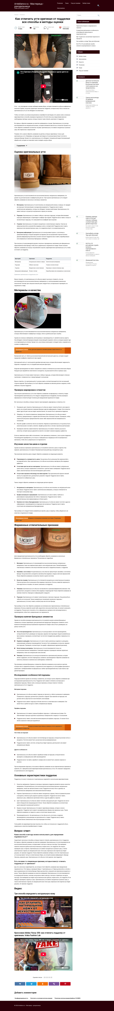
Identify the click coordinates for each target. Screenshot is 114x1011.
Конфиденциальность (21, 998)
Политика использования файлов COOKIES (67, 998)
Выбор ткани (86, 3)
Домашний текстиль (92, 260)
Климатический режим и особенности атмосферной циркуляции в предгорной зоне (87, 32)
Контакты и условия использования (41, 998)
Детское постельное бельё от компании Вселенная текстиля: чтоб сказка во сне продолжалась (92, 84)
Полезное (60, 3)
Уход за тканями (75, 3)
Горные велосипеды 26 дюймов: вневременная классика (92, 100)
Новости (81, 62)
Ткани (66, 3)
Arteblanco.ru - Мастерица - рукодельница (29, 5)
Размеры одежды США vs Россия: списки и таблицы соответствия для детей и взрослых (91, 220)
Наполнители (61, 8)
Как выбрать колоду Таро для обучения (87, 41)
